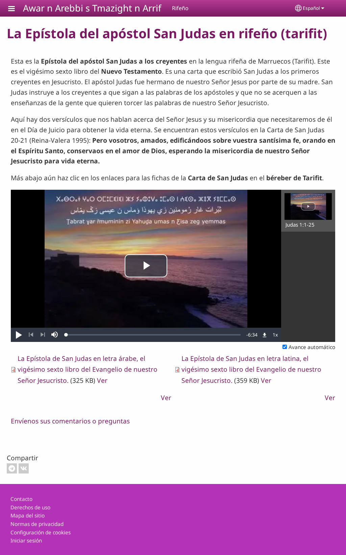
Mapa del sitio (27, 515)
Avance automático (312, 347)
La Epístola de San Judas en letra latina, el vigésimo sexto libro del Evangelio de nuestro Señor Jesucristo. (251, 369)
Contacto (21, 499)
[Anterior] (31, 335)
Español (311, 8)
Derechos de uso (30, 507)
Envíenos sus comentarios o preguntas (70, 420)
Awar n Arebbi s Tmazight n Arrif (92, 8)
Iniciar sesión (26, 540)
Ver (102, 380)
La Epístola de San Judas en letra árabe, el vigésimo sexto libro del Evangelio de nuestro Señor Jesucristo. (87, 369)
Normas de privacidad (37, 524)
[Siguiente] (43, 335)
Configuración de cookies (40, 532)
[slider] (153, 335)
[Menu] (15, 9)
